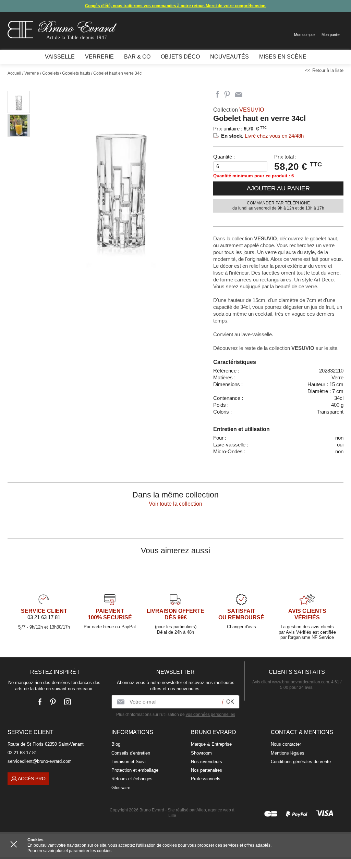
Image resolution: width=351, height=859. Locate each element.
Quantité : (224, 157)
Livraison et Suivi (128, 761)
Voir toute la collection (175, 504)
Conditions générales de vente (301, 761)
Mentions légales (287, 753)
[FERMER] (14, 844)
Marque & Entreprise (211, 744)
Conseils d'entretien (130, 753)
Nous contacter (286, 744)
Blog (115, 744)
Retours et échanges (132, 778)
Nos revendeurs (206, 761)
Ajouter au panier (278, 188)
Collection (238, 110)
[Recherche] (283, 28)
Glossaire (120, 787)
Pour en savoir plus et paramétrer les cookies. (69, 850)
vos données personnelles (210, 714)
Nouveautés (229, 57)
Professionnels (205, 778)
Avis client (290, 682)
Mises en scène (282, 57)
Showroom (201, 753)
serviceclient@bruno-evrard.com (40, 761)
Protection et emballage (134, 770)
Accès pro (32, 778)
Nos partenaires (206, 770)
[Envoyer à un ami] (238, 94)
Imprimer (251, 94)
